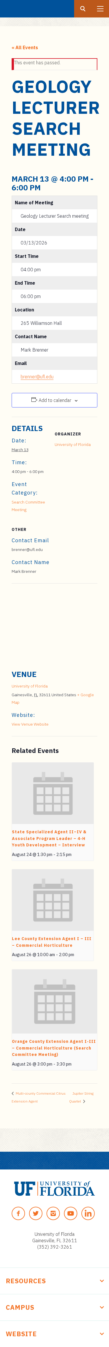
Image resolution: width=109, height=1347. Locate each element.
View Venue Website (30, 724)
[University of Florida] (54, 1188)
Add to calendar (55, 400)
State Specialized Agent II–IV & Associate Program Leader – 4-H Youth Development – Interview (49, 838)
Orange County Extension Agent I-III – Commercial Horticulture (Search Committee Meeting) (54, 1048)
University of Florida (73, 444)
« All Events (25, 47)
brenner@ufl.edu (37, 377)
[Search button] (83, 8)
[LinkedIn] (88, 1213)
